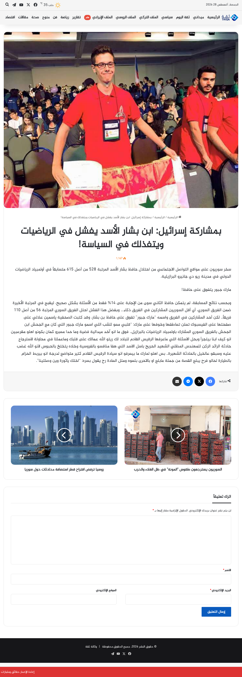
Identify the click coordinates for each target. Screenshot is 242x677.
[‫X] (199, 381)
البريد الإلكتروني (220, 590)
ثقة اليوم (183, 17)
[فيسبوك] (210, 381)
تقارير (76, 17)
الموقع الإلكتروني (106, 590)
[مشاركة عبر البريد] (177, 381)
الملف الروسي (126, 17)
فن (55, 17)
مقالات (23, 17)
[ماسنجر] (188, 381)
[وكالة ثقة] (229, 17)
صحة (35, 17)
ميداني (198, 17)
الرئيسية (213, 17)
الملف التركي (148, 17)
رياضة (64, 17)
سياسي (167, 17)
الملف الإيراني (99, 17)
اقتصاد (10, 17)
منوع (46, 17)
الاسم (227, 570)
